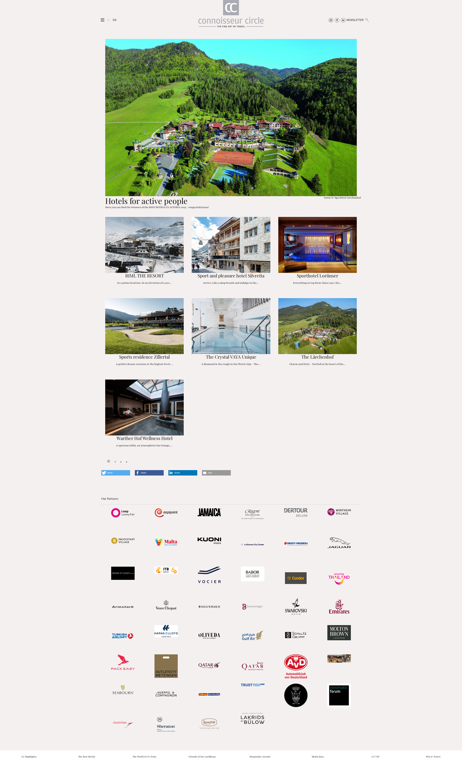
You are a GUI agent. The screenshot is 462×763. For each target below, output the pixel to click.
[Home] (231, 15)
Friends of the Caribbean (202, 756)
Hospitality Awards (260, 756)
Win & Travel (433, 756)
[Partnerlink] (123, 512)
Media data (318, 756)
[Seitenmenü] (102, 20)
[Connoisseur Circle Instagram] (331, 20)
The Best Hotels (86, 756)
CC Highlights (28, 756)
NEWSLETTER (355, 20)
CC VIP (375, 756)
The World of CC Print (144, 756)
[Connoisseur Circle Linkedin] (343, 20)
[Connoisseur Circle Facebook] (337, 20)
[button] (115, 473)
